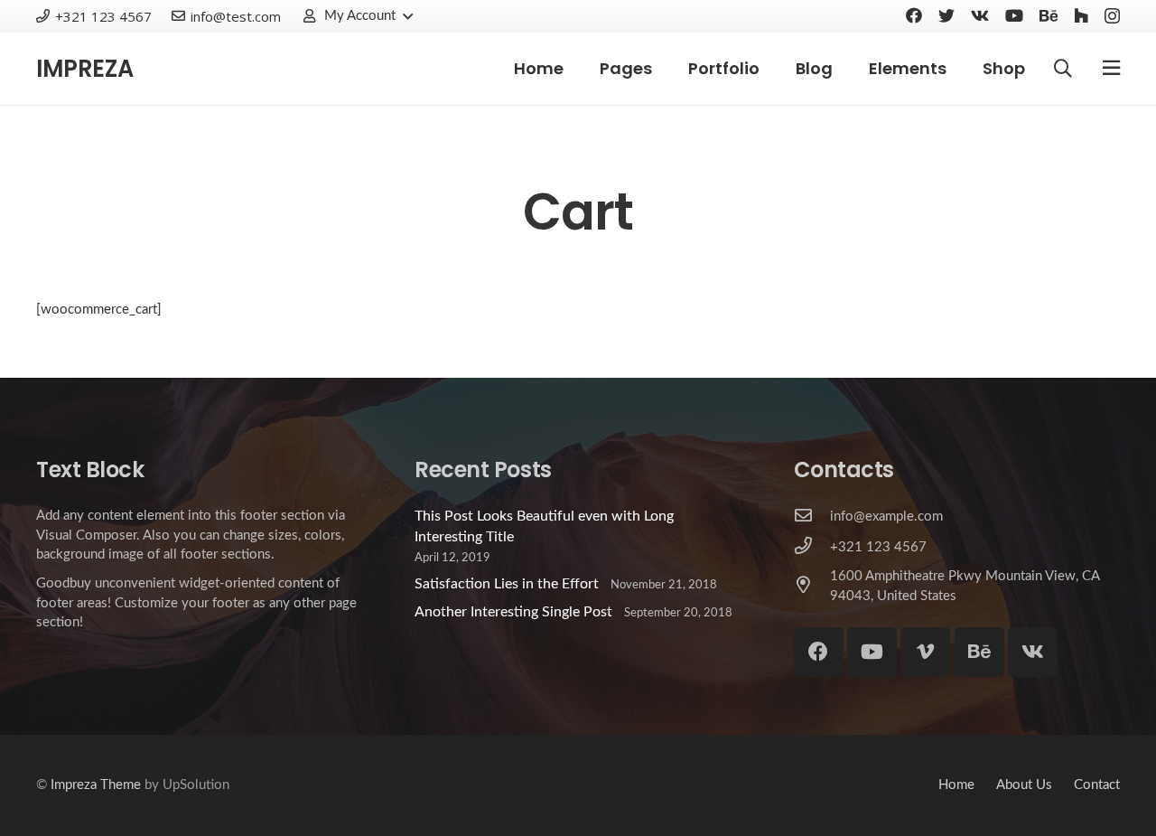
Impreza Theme (96, 785)
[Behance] (1048, 15)
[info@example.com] (812, 516)
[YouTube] (1014, 15)
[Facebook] (914, 15)
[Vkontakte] (980, 15)
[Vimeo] (925, 652)
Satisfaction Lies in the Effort (507, 584)
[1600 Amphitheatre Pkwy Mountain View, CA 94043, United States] (812, 586)
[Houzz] (1081, 15)
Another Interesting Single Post (513, 612)
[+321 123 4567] (812, 547)
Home (956, 785)
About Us (1024, 785)
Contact (1097, 785)
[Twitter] (946, 15)
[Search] (1063, 69)
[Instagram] (1112, 16)
